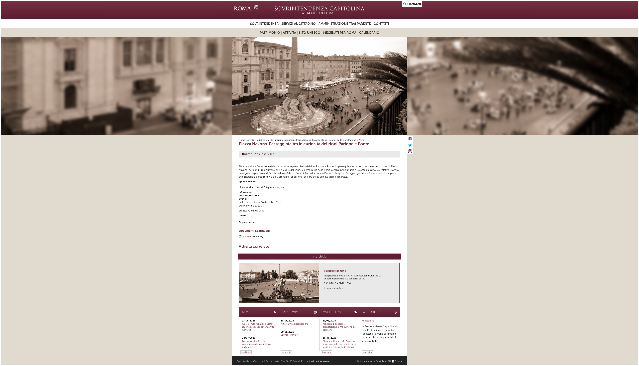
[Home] (319, 10)
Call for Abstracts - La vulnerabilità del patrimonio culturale (256, 344)
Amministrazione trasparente (345, 24)
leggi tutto (246, 352)
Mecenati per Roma (339, 33)
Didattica (260, 140)
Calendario (369, 33)
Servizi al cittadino (298, 24)
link (398, 299)
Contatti (381, 24)
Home (242, 140)
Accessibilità (368, 320)
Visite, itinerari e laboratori (281, 140)
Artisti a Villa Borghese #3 (294, 323)
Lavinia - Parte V (289, 334)
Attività (289, 33)
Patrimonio (270, 33)
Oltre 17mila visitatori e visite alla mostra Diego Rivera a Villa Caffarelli (258, 326)
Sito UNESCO (309, 33)
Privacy (398, 361)
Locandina (247, 236)
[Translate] (396, 3)
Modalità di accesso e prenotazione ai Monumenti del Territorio (339, 326)
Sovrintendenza (264, 24)
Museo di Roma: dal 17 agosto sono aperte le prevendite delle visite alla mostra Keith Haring (339, 344)
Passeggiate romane (335, 270)
